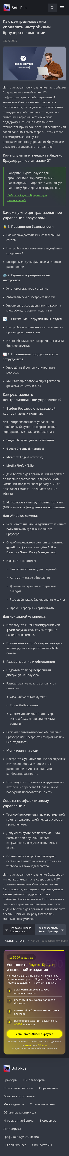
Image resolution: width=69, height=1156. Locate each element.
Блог (22, 940)
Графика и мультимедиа (21, 1137)
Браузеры (10, 1080)
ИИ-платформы (34, 1080)
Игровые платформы (19, 1121)
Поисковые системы (18, 1088)
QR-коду (42, 1045)
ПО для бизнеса (15, 1145)
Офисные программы (19, 1096)
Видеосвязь (48, 1121)
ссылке (29, 1045)
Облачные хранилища (20, 1112)
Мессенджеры (14, 1104)
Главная (9, 940)
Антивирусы (12, 1129)
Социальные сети (42, 1104)
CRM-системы (42, 1145)
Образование (49, 1088)
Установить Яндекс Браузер (34, 1034)
